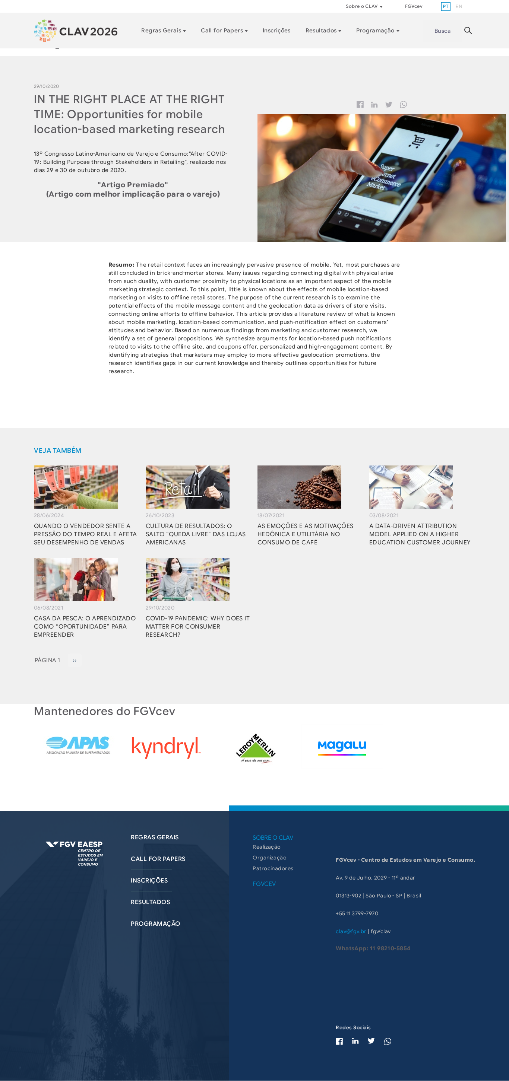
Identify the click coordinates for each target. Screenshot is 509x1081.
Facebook (360, 104)
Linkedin (374, 105)
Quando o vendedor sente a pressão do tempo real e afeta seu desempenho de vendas (85, 534)
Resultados (321, 30)
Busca (442, 31)
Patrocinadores (273, 868)
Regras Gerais (161, 30)
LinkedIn (355, 1041)
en (458, 6)
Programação (375, 30)
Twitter (388, 105)
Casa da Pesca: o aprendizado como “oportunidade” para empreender (85, 627)
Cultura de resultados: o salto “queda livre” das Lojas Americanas (196, 534)
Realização (267, 846)
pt (446, 6)
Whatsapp (403, 104)
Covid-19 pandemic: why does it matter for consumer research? (198, 627)
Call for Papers (222, 30)
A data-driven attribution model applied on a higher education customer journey (420, 534)
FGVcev (414, 6)
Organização (270, 857)
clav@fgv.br (351, 931)
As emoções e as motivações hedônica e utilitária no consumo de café (305, 534)
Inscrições (277, 30)
